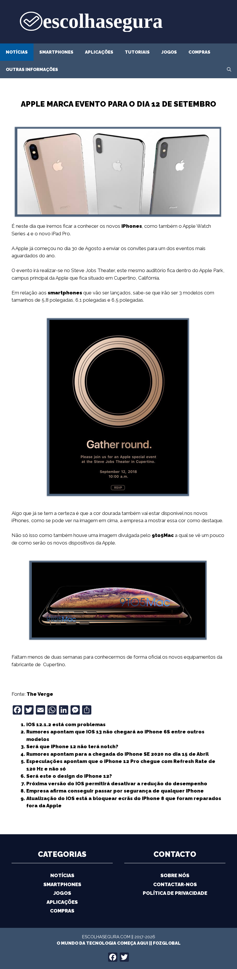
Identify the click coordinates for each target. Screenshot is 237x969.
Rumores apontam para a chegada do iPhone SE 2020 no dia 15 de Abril (117, 754)
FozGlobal (167, 943)
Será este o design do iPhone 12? (69, 776)
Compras (199, 52)
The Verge (40, 694)
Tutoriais (137, 52)
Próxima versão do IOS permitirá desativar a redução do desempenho (116, 783)
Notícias (17, 52)
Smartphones (56, 52)
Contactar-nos (175, 884)
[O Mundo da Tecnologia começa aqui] (118, 21)
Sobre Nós (174, 875)
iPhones (131, 226)
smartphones (65, 293)
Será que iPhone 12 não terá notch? (72, 746)
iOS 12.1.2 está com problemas (65, 724)
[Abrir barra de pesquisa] (229, 69)
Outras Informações (32, 69)
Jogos (169, 52)
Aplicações (99, 52)
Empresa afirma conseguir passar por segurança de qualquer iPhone (115, 791)
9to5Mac (163, 535)
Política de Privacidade (175, 893)
